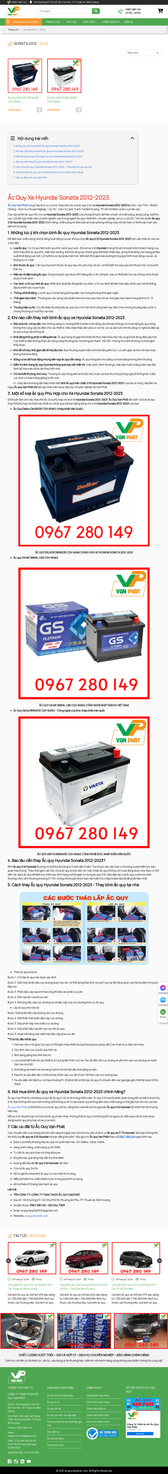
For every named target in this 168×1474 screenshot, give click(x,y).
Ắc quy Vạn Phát (17, 1107)
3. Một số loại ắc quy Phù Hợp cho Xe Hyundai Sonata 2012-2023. (48, 156)
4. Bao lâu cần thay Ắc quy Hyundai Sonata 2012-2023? (42, 161)
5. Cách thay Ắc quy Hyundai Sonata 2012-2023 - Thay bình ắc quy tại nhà (52, 166)
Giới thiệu (89, 22)
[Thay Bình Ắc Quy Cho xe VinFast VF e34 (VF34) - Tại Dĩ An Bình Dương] (84, 1258)
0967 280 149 (19, 2)
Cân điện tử (53, 1431)
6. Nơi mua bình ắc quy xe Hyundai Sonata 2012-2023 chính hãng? (48, 172)
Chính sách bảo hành (97, 1415)
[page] (9, 1461)
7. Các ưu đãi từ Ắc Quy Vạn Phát (30, 177)
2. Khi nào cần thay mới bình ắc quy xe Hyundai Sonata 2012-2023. (48, 151)
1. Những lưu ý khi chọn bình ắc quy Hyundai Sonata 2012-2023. (46, 145)
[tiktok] (16, 1461)
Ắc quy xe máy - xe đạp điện (61, 1415)
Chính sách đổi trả (95, 1408)
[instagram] (22, 1461)
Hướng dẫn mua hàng (97, 1395)
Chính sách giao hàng (97, 1402)
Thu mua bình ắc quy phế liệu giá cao (64, 1423)
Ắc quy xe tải (54, 1408)
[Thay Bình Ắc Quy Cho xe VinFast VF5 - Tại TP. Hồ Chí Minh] (136, 1258)
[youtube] (29, 1461)
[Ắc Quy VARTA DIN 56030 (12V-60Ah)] (64, 75)
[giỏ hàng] (160, 11)
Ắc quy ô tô (53, 1402)
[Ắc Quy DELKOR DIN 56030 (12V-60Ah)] (25, 75)
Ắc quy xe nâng (55, 1438)
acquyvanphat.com (36, 1216)
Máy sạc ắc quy (55, 1444)
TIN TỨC (71, 22)
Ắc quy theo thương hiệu (60, 1395)
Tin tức (39, 1279)
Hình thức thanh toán (97, 1421)
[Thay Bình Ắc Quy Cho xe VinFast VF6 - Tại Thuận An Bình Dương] (32, 1258)
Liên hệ (128, 22)
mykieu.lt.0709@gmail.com (22, 1435)
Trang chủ (52, 22)
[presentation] (8, 1260)
